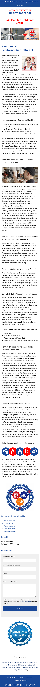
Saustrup (19, 667)
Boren (25, 670)
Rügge (20, 670)
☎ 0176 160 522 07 (20, 13)
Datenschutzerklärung (25, 601)
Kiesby (14, 670)
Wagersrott (26, 667)
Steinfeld (5, 667)
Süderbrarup (22, 665)
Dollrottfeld (34, 667)
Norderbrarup (12, 665)
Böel (6, 665)
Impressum (29, 678)
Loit (34, 665)
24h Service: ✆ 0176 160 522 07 (20, 684)
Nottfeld (29, 665)
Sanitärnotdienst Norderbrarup (27, 662)
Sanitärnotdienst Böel (9, 662)
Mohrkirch (12, 667)
